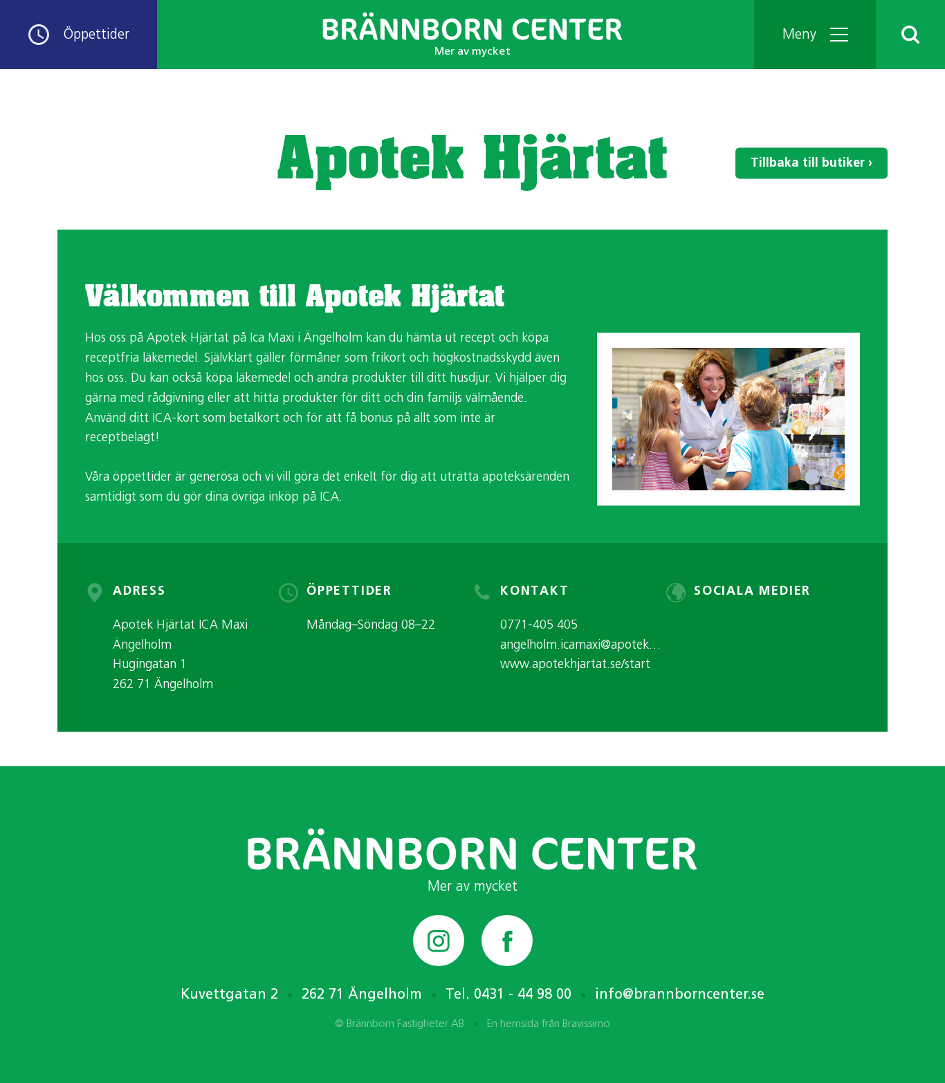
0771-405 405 (539, 626)
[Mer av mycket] (472, 849)
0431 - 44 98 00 (522, 995)
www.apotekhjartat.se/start (575, 665)
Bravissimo (586, 1024)
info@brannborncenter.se (679, 995)
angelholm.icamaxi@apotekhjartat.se (600, 646)
